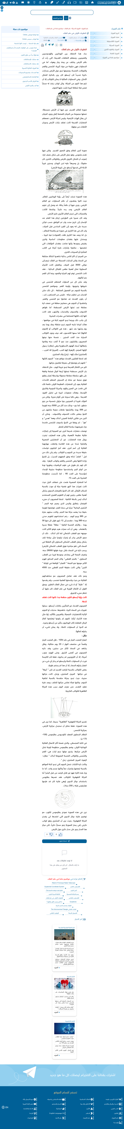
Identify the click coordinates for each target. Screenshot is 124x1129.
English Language (55, 1113)
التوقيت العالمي (54, 913)
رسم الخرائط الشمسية (73, 894)
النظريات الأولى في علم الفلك (54, 898)
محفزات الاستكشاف (30, 64)
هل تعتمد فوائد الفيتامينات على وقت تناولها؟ (64, 993)
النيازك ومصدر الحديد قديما (63, 906)
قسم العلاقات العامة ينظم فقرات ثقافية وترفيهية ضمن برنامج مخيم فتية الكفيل (64, 944)
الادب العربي (114, 1109)
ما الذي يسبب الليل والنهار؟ (54, 902)
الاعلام (88, 1113)
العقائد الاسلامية (85, 1099)
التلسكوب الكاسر (75, 887)
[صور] (80, 3)
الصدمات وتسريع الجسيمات (28, 73)
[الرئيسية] (92, 3)
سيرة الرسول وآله (28, 1099)
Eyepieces (73, 902)
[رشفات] (51, 3)
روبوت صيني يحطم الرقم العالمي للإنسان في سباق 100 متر (64, 1042)
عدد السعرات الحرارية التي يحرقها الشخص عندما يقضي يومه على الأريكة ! (64, 1002)
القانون (116, 1113)
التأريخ (88, 1109)
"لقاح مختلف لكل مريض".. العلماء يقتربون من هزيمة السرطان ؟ (64, 1008)
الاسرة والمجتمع (57, 1104)
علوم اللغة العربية (28, 1104)
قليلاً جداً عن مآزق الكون (29, 55)
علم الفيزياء (116, 29)
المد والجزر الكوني (31, 86)
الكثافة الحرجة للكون (54, 894)
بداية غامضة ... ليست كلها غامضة (25, 44)
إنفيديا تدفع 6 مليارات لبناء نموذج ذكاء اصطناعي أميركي (64, 1046)
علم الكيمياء (86, 1118)
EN (2, 8)
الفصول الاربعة (72, 913)
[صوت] (69, 3)
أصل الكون (74, 890)
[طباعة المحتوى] (42, 45)
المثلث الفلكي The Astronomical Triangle (63, 909)
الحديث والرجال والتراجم (111, 1104)
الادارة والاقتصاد (28, 1109)
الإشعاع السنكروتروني (30, 77)
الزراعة (31, 1113)
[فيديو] (75, 3)
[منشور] (40, 3)
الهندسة (116, 1123)
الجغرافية (59, 1109)
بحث (66, 18)
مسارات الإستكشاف (30, 60)
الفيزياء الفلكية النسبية (29, 68)
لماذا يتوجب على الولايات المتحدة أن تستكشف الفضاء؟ (21, 49)
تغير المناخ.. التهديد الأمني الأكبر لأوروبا (64, 1051)
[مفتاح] (57, 3)
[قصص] (22, 3)
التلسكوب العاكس (74, 898)
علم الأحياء (58, 1118)
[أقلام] (63, 3)
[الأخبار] (86, 3)
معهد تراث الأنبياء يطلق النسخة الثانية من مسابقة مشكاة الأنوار (64, 955)
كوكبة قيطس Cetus (30, 35)
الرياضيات (30, 1118)
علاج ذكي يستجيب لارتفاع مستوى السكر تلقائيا (64, 997)
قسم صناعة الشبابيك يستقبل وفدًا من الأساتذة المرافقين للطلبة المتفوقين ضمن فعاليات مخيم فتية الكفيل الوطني (64, 962)
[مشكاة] (45, 3)
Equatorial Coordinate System (54, 887)
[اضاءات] (34, 3)
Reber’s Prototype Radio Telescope (63, 883)
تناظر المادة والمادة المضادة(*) (54, 890)
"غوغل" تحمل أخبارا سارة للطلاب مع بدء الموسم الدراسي (64, 1037)
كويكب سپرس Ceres (29, 39)
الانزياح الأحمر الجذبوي (30, 81)
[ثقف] (28, 3)
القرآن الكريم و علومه (112, 1099)
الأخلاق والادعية (85, 1104)
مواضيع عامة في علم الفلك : (54, 29)
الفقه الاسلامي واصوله (54, 1099)
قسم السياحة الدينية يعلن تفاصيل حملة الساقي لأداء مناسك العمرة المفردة (64, 950)
